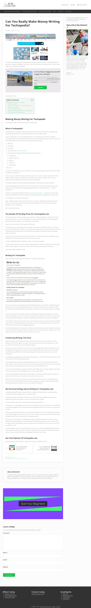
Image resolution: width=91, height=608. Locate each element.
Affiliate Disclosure (68, 595)
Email (5, 560)
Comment (6, 533)
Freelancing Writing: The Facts (14, 109)
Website (5, 567)
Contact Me (66, 599)
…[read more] (82, 68)
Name (5, 552)
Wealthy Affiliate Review (38, 594)
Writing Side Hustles (22, 458)
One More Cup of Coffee (45, 606)
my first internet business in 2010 (78, 56)
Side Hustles (13, 457)
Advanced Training (10, 597)
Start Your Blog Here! (33, 503)
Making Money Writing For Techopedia (15, 102)
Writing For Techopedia (13, 107)
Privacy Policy (66, 597)
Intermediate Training (10, 595)
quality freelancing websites (35, 193)
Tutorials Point (22, 150)
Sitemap (58, 606)
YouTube (54, 606)
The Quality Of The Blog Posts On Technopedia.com (19, 105)
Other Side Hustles (12, 458)
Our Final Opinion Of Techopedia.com (16, 112)
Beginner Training (9, 594)
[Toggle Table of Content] (31, 100)
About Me (65, 594)
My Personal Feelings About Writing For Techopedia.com (20, 110)
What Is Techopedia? (12, 104)
